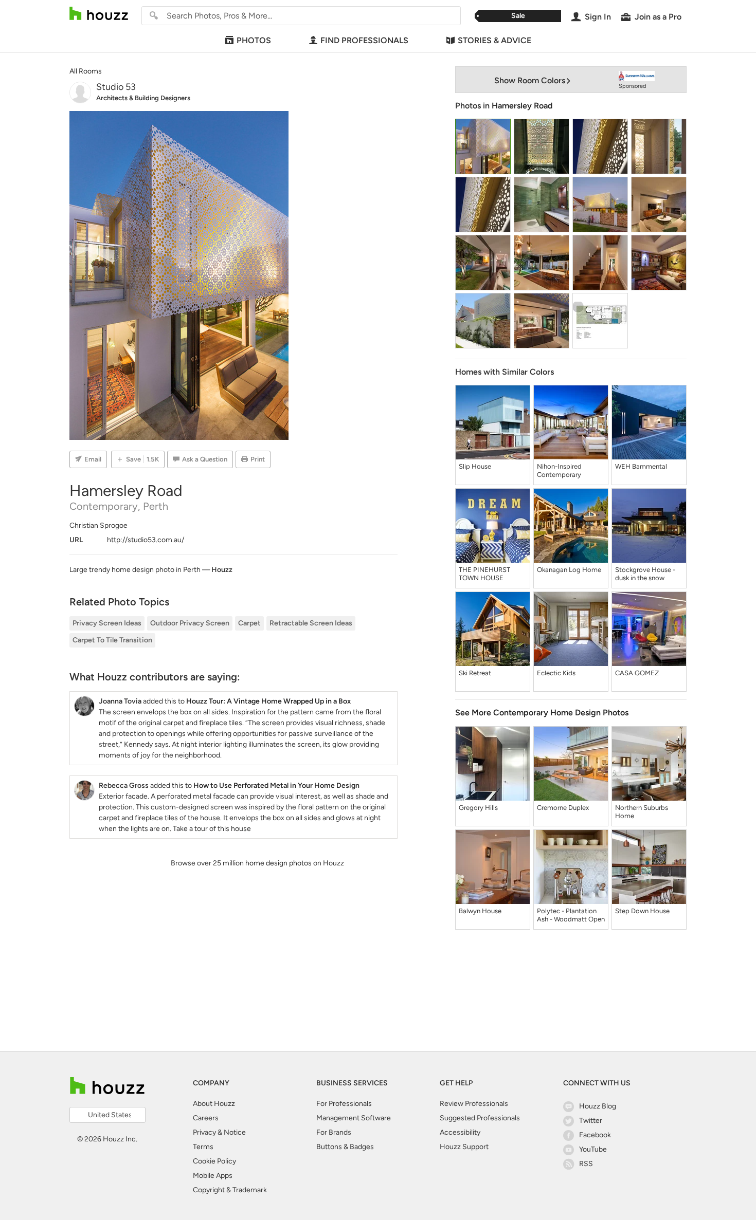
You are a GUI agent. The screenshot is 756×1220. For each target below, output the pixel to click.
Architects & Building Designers (143, 98)
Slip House (475, 466)
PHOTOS (254, 40)
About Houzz (214, 1103)
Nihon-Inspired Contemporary (559, 470)
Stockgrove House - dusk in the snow (645, 574)
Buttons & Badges (345, 1146)
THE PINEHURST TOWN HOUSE (484, 574)
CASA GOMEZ (637, 673)
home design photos (278, 863)
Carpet (249, 623)
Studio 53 (116, 87)
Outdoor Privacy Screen (189, 623)
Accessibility (460, 1132)
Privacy (204, 1132)
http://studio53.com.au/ (145, 539)
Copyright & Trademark (230, 1190)
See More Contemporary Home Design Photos (541, 712)
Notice (235, 1132)
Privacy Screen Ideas (107, 623)
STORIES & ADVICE (494, 40)
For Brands (333, 1132)
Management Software (353, 1118)
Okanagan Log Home (569, 570)
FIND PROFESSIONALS (364, 40)
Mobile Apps (212, 1175)
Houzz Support (464, 1146)
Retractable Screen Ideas (310, 623)
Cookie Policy (214, 1161)
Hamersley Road (522, 105)
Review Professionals (474, 1103)
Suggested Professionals (480, 1118)
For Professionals (344, 1103)
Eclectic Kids (556, 673)
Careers (206, 1118)
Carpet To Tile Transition (112, 640)
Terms (203, 1146)
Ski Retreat (475, 673)
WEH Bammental (641, 466)
